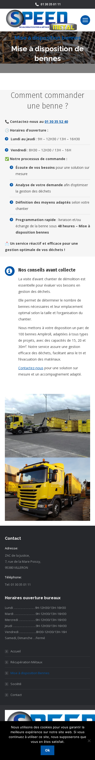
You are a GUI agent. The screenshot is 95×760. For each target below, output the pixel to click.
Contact (16, 695)
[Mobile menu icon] (85, 20)
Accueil (15, 651)
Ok (47, 750)
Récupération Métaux (26, 662)
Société (15, 684)
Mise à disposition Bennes (29, 673)
